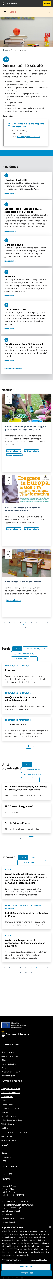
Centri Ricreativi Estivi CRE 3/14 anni (23, 344)
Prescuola (9, 276)
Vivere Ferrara (9, 1166)
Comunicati (6, 1156)
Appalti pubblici (7, 1104)
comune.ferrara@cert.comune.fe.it (17, 1204)
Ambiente (5, 1128)
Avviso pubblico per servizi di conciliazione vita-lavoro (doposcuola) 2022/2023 (25, 943)
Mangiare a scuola (13, 245)
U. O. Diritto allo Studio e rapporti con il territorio (28, 125)
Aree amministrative (9, 1055)
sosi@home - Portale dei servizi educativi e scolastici (21, 698)
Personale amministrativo (11, 1071)
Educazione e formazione (11, 1120)
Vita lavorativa (7, 1096)
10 (26, 972)
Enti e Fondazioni (8, 1063)
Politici (4, 1067)
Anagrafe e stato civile (10, 1088)
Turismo (4, 1112)
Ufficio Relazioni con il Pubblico (15, 1201)
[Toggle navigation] (4, 11)
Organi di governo (8, 1052)
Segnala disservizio (9, 1222)
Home (5, 50)
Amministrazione (10, 1044)
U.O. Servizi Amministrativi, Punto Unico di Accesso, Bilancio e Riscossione (26, 788)
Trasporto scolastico (15, 309)
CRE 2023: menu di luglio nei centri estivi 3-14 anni (26, 914)
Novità (4, 1145)
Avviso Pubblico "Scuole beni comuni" (23, 581)
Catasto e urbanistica (10, 1108)
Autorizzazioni (7, 1135)
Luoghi (4, 1173)
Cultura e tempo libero (10, 1092)
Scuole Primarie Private (17, 823)
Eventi (9, 1173)
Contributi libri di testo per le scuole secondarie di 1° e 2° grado (23, 210)
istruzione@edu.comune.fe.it (28, 136)
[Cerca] (49, 11)
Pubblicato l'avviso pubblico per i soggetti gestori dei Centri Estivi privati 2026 (25, 428)
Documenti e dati (8, 1075)
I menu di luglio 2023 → (14, 369)
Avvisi (3, 1160)
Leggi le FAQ (6, 1214)
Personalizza (26, 1266)
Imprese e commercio (10, 1100)
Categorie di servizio (11, 1081)
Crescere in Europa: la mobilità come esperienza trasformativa (22, 509)
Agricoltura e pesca (9, 1139)
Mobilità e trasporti (9, 1116)
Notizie (4, 1152)
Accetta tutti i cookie (26, 1273)
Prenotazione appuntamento (13, 1218)
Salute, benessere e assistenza (14, 1132)
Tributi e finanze (7, 1124)
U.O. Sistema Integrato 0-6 (19, 806)
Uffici (3, 1059)
